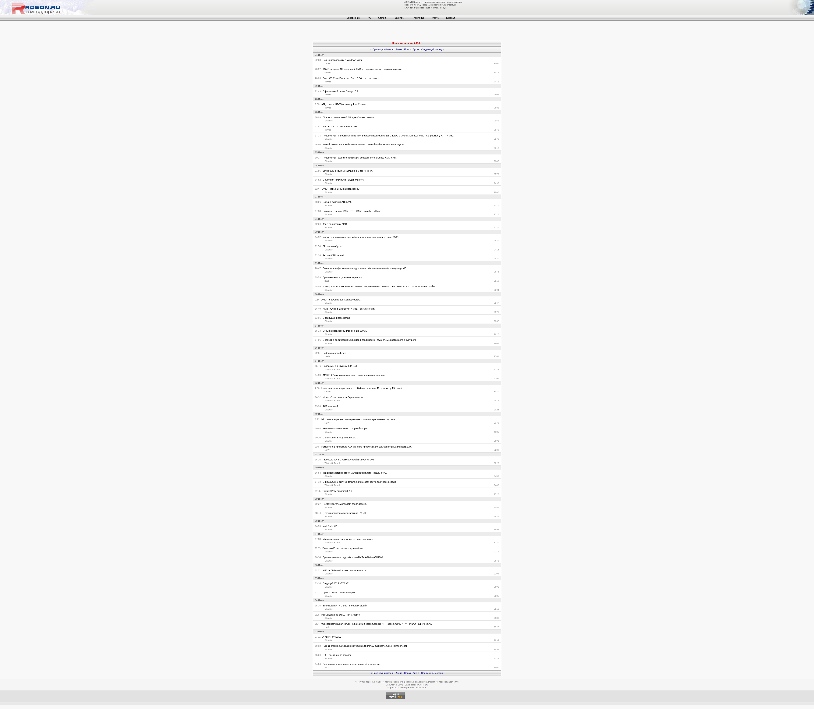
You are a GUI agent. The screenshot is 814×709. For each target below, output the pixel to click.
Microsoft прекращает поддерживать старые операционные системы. (357, 419)
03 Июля (319, 631)
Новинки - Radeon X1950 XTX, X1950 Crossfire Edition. (350, 211)
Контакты (419, 18)
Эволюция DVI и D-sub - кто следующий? (344, 605)
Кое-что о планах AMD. (334, 224)
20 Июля (319, 232)
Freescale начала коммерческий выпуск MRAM (347, 459)
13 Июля (319, 383)
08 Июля (319, 521)
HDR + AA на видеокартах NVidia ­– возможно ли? (348, 308)
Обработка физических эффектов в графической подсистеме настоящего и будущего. (369, 340)
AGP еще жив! (329, 406)
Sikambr (328, 121)
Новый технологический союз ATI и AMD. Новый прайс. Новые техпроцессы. (363, 144)
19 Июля (319, 263)
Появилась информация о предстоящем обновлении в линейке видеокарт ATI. (364, 268)
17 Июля (319, 325)
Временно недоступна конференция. (341, 277)
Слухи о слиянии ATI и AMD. (337, 202)
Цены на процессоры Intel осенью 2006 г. (344, 330)
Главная (450, 18)
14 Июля (319, 361)
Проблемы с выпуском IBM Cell (339, 366)
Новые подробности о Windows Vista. (341, 60)
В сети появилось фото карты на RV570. (343, 513)
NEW (327, 423)
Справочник (353, 18)
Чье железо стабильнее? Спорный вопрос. (345, 428)
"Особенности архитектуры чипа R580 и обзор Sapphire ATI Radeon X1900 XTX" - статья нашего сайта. (375, 624)
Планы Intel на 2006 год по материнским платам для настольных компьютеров (364, 646)
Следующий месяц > (432, 49)
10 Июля (319, 467)
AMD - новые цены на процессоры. (340, 189)
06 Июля (319, 565)
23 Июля (319, 196)
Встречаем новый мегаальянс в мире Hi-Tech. (347, 171)
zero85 (328, 63)
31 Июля (319, 55)
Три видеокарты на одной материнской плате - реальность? (354, 472)
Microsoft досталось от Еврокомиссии (342, 397)
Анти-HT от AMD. (331, 636)
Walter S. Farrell (332, 369)
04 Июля (319, 600)
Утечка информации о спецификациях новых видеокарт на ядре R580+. (360, 237)
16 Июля (319, 347)
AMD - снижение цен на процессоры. (340, 299)
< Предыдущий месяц (382, 49)
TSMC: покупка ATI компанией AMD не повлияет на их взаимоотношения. (361, 69)
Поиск (407, 49)
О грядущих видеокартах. (335, 318)
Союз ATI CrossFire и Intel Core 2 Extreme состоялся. (350, 78)
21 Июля (319, 219)
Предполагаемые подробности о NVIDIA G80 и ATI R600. (352, 557)
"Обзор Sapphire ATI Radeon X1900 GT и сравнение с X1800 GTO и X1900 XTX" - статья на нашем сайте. (378, 286)
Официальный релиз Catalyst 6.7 (339, 91)
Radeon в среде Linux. (333, 353)
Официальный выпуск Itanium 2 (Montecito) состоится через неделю (358, 482)
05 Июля (319, 578)
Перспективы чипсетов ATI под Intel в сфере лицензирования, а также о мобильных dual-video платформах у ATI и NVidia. (387, 135)
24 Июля (319, 165)
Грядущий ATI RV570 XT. (335, 583)
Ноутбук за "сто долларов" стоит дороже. (344, 504)
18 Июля (319, 294)
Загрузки (399, 18)
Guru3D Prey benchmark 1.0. (337, 491)
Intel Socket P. (329, 526)
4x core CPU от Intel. (332, 255)
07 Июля (319, 534)
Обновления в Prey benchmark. (338, 437)
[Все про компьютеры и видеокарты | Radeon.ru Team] (47, 14)
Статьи (382, 18)
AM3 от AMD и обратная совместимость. (344, 570)
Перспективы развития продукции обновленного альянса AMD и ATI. (359, 157)
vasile (327, 356)
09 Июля (319, 499)
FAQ (369, 18)
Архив (416, 49)
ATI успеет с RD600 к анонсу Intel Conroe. (342, 104)
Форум (435, 18)
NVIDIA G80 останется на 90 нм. (339, 126)
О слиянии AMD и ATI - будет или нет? (342, 179)
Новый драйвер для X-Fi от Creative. (339, 614)
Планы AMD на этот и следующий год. (342, 548)
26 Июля (319, 112)
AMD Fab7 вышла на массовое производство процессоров (353, 375)
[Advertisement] (407, 31)
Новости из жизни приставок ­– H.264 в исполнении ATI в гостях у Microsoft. (360, 388)
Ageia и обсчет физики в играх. (338, 592)
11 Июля (319, 454)
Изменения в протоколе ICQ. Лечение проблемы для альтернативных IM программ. (365, 446)
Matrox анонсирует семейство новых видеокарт (347, 539)
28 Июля (319, 99)
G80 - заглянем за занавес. (336, 655)
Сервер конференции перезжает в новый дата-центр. (350, 664)
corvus (328, 72)
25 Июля (319, 152)
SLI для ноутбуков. (332, 246)
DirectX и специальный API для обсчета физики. (347, 117)
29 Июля (319, 86)
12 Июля (319, 414)
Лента (399, 49)
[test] (327, 281)
